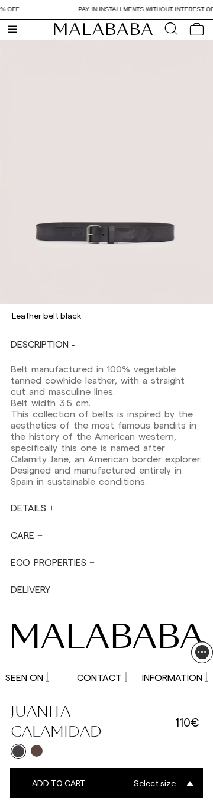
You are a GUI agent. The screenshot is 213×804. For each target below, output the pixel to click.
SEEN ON (24, 677)
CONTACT (99, 677)
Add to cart (59, 783)
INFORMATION (172, 677)
